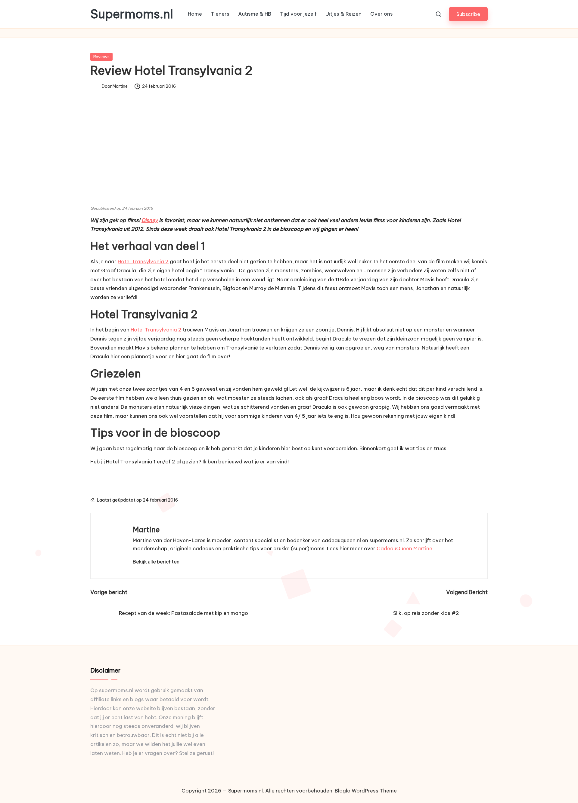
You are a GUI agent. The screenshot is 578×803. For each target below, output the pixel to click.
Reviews (101, 57)
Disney (149, 220)
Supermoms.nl (131, 14)
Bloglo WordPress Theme (366, 790)
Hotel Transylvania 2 (143, 261)
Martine (146, 529)
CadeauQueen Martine (404, 548)
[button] (468, 14)
